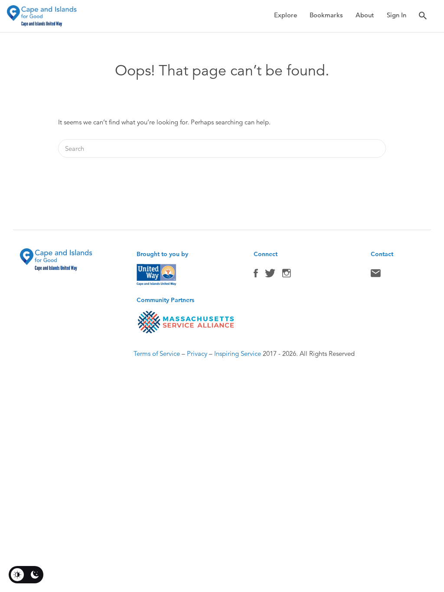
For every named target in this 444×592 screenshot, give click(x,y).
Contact (376, 275)
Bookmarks (326, 15)
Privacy (197, 353)
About (365, 15)
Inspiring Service (237, 353)
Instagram (286, 275)
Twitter (270, 275)
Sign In (396, 15)
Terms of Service (157, 353)
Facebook (256, 275)
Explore (285, 15)
